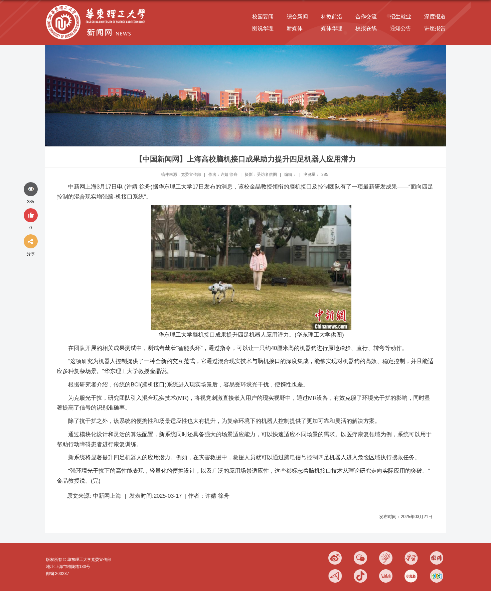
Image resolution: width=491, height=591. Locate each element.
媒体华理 (331, 28)
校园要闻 (263, 16)
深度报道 (435, 16)
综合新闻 (297, 16)
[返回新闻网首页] (97, 5)
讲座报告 (435, 28)
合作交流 (366, 16)
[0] (31, 215)
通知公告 (400, 28)
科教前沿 (331, 16)
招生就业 (400, 16)
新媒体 (295, 28)
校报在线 (366, 28)
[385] (31, 189)
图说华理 (263, 28)
